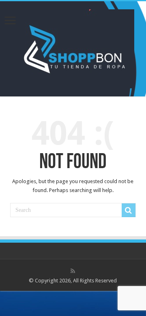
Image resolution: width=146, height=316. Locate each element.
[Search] (128, 210)
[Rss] (73, 271)
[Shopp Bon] (73, 47)
